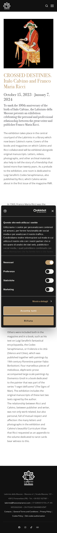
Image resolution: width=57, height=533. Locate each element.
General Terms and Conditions (25, 511)
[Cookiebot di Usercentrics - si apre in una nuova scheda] (34, 211)
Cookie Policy (17, 516)
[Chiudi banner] (53, 211)
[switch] (49, 271)
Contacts (8, 511)
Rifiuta (28, 321)
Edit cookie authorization (35, 516)
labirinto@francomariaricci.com (17, 503)
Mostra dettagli (40, 301)
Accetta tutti (28, 311)
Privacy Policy (45, 511)
